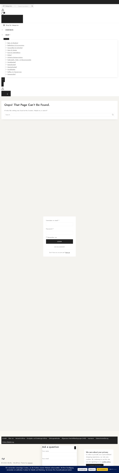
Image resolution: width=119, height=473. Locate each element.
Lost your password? (59, 247)
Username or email (55, 220)
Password (52, 229)
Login (59, 241)
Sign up (67, 252)
